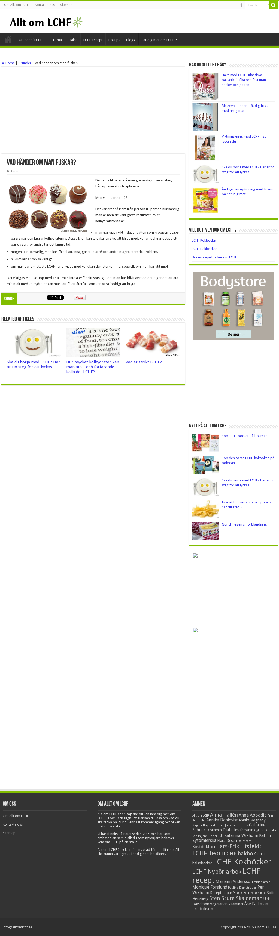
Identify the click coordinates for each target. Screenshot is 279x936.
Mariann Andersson (234, 881)
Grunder (24, 63)
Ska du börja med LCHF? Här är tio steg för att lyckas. (33, 364)
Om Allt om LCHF (16, 5)
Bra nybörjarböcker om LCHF (214, 257)
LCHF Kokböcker (204, 240)
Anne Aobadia (253, 815)
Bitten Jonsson (226, 825)
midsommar (262, 882)
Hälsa (73, 40)
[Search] (273, 5)
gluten (260, 830)
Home (10, 63)
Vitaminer (236, 904)
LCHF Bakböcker (204, 249)
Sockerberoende (249, 892)
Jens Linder (209, 836)
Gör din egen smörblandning (244, 524)
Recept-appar (221, 893)
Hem (8, 39)
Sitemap (66, 5)
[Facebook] (241, 5)
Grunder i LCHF (30, 40)
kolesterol (245, 841)
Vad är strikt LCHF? (144, 362)
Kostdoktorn (204, 846)
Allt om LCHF (200, 815)
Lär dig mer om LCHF (158, 40)
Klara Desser (227, 840)
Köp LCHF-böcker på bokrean (245, 436)
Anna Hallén (224, 815)
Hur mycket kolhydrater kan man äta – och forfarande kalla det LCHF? (92, 367)
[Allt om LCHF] (45, 21)
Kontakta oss (45, 5)
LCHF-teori (207, 853)
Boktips (114, 40)
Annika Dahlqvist (222, 820)
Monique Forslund (209, 887)
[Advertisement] (93, 110)
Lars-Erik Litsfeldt (239, 846)
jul (220, 835)
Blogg (131, 40)
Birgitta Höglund (203, 825)
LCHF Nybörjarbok (216, 871)
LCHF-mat (55, 40)
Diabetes (231, 829)
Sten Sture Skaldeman (236, 898)
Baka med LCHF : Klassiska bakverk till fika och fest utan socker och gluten (244, 80)
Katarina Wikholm (241, 835)
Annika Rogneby (252, 820)
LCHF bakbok (240, 853)
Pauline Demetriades (242, 887)
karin (14, 171)
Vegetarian (219, 904)
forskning (248, 830)
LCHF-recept (92, 40)
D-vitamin (214, 830)
